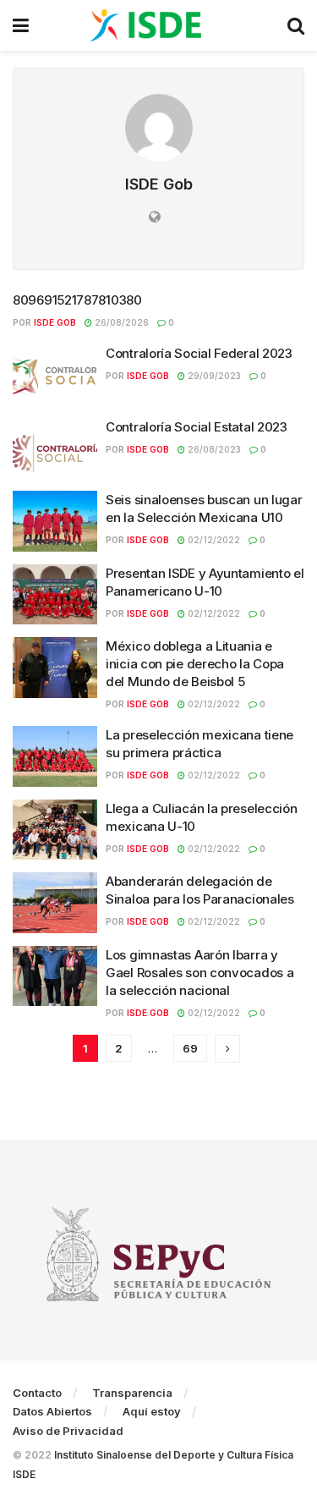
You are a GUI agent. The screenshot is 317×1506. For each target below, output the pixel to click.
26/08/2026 (120, 322)
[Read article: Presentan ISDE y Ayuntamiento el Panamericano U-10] (55, 594)
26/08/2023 (213, 449)
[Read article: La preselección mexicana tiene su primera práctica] (55, 756)
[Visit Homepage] (158, 25)
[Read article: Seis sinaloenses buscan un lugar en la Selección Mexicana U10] (55, 521)
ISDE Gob (55, 322)
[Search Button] (295, 25)
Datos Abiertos (52, 1411)
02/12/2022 (212, 540)
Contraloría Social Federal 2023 (199, 353)
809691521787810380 (77, 300)
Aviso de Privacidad (68, 1430)
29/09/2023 (213, 376)
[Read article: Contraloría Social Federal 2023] (55, 374)
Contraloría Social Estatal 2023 (196, 427)
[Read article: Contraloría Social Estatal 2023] (55, 448)
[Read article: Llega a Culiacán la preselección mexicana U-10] (55, 830)
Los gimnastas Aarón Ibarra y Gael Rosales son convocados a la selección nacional (199, 972)
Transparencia (132, 1392)
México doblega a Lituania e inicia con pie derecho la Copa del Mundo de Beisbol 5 (195, 664)
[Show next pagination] (227, 1049)
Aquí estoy (152, 1411)
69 (190, 1048)
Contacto (37, 1392)
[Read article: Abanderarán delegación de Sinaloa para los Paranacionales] (55, 902)
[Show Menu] (21, 25)
